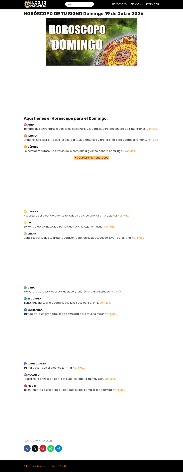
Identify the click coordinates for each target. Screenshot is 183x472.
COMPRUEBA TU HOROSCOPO (93, 157)
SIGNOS (135, 4)
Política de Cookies (58, 466)
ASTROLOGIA (152, 4)
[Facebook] (27, 448)
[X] (35, 448)
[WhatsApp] (50, 448)
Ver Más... (152, 129)
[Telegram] (58, 448)
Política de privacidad (35, 466)
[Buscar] (91, 4)
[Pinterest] (42, 448)
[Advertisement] (91, 89)
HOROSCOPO (119, 4)
